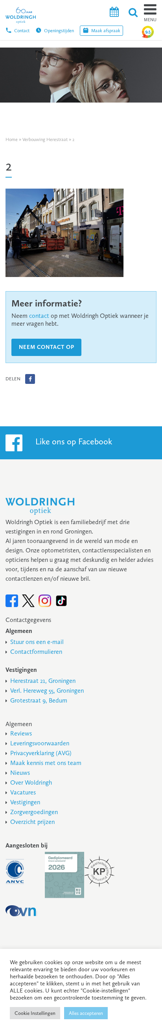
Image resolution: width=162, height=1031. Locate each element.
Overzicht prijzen (32, 822)
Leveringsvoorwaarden (39, 743)
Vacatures (23, 792)
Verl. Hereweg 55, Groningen (47, 690)
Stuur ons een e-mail (37, 642)
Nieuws (20, 772)
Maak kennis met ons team (45, 763)
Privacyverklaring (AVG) (41, 753)
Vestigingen (25, 802)
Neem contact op (46, 347)
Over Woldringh (31, 782)
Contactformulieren (36, 651)
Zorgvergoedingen (34, 812)
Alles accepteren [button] (86, 1013)
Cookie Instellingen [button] (35, 1013)
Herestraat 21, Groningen (42, 680)
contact (39, 315)
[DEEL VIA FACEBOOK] (30, 379)
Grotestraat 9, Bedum (38, 700)
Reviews (21, 733)
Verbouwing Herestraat (45, 139)
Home (12, 139)
